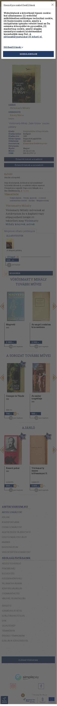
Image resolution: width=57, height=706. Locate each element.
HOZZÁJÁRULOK (28, 54)
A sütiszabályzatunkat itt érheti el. (23, 35)
